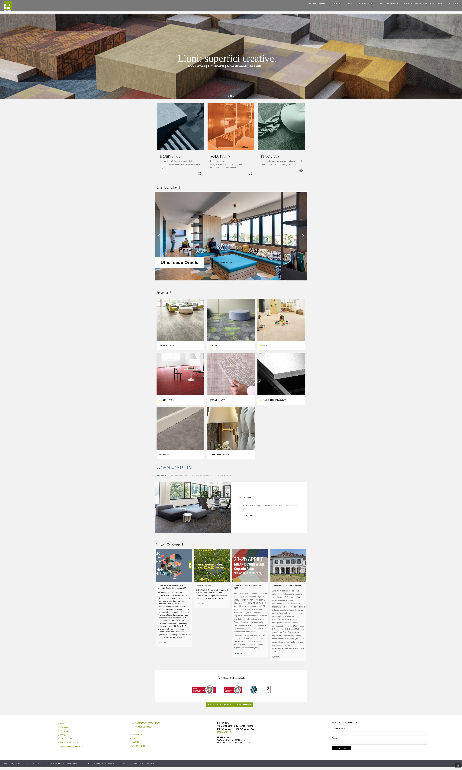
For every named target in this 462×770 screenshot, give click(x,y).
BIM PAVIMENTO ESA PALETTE (71, 746)
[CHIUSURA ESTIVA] (212, 565)
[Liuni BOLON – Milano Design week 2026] (250, 565)
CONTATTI (135, 742)
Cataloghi (407, 4)
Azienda (312, 4)
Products (349, 4)
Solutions (337, 4)
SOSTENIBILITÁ (137, 735)
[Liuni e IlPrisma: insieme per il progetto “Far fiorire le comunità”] (174, 565)
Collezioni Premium (365, 4)
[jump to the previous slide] (159, 236)
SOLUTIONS (64, 731)
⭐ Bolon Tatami (167, 400)
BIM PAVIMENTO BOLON (69, 743)
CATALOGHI (136, 731)
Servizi (381, 4)
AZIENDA (63, 724)
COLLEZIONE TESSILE (219, 454)
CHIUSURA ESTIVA (203, 585)
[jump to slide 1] (228, 96)
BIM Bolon (161, 476)
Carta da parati (217, 400)
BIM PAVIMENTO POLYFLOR (142, 727)
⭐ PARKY (264, 345)
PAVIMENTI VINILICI (168, 345)
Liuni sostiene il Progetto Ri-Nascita (287, 585)
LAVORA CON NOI (138, 746)
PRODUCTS (64, 735)
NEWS (134, 738)
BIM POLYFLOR (224, 476)
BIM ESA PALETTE (179, 476)
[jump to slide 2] (231, 96)
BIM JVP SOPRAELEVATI (203, 476)
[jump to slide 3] (233, 96)
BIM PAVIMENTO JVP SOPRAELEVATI (146, 723)
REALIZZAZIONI (393, 4)
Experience (324, 4)
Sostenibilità (421, 4)
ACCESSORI (164, 454)
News (432, 4)
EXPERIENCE (64, 727)
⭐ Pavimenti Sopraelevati (273, 400)
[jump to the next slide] (303, 236)
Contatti (442, 4)
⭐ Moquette (216, 345)
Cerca (455, 4)
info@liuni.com (224, 732)
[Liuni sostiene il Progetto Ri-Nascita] (288, 565)
